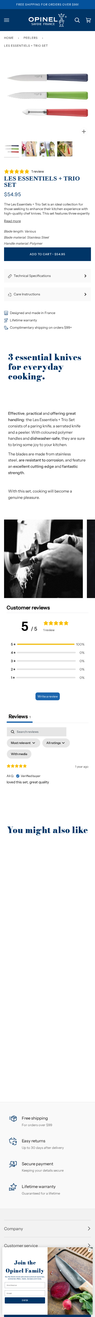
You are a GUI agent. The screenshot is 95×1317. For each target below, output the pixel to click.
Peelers (31, 38)
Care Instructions (27, 294)
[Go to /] (48, 20)
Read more (12, 221)
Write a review (47, 696)
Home (9, 38)
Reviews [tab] (20, 716)
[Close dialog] (90, 1250)
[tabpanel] (47, 770)
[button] (43, 559)
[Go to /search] (74, 20)
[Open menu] (9, 20)
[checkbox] (19, 754)
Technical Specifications (32, 276)
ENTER (25, 1300)
